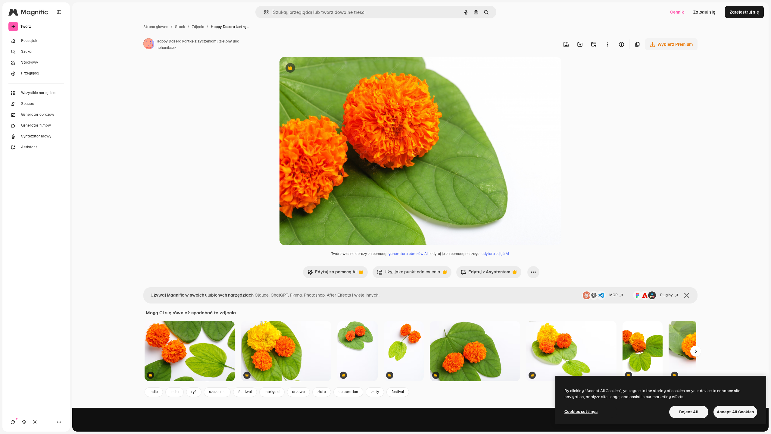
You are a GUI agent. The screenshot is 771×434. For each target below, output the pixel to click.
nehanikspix (166, 47)
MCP (613, 295)
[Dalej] (695, 351)
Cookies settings (581, 411)
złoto (321, 391)
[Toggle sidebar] (59, 12)
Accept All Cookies (735, 411)
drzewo (298, 391)
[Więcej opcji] (607, 44)
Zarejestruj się (744, 12)
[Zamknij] (686, 295)
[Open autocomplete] (264, 12)
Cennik (677, 12)
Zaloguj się (704, 12)
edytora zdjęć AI (495, 253)
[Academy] (24, 422)
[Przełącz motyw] (35, 422)
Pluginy (666, 295)
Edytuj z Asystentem (485, 273)
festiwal (245, 391)
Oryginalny (321, 68)
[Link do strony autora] (148, 44)
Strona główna (155, 26)
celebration (348, 391)
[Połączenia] (13, 422)
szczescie (217, 391)
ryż (193, 391)
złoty (375, 391)
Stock (180, 26)
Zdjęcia (198, 26)
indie (154, 391)
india (174, 391)
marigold (271, 391)
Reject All (688, 411)
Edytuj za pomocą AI (332, 273)
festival (398, 391)
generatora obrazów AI (408, 253)
